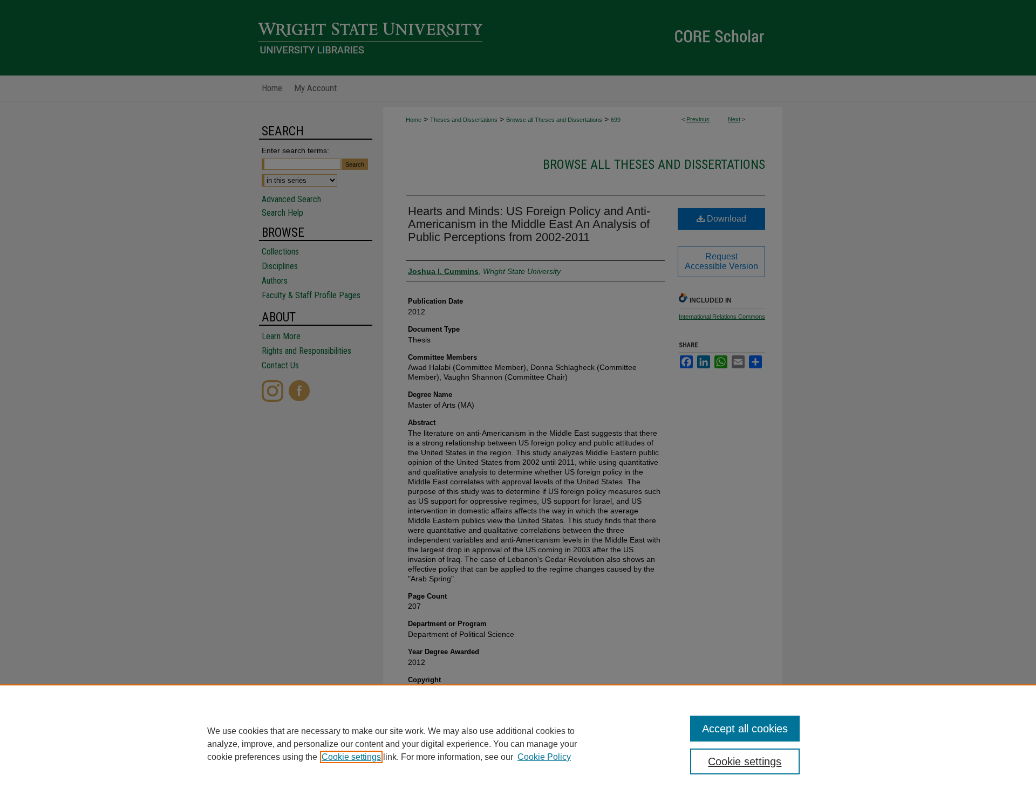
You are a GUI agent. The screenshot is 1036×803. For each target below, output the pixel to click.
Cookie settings (351, 756)
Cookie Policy (544, 756)
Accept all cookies (745, 729)
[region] (518, 743)
